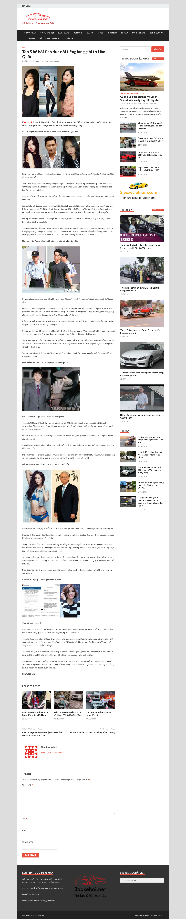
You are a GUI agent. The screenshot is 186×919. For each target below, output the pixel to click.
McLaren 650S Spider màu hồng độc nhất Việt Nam (35, 713)
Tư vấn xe (68, 39)
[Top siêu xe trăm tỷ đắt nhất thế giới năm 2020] (128, 167)
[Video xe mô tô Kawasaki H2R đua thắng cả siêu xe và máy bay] (128, 123)
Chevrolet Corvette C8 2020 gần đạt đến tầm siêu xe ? (150, 155)
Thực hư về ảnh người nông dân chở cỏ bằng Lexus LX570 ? (151, 485)
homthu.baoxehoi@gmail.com (42, 900)
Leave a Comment (52, 61)
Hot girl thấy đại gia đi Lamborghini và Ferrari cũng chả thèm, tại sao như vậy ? (150, 501)
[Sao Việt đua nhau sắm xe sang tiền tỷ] (100, 709)
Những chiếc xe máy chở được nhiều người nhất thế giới (150, 439)
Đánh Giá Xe (63, 33)
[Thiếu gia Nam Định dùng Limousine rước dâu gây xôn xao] (142, 285)
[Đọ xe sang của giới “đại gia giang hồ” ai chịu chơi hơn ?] (128, 138)
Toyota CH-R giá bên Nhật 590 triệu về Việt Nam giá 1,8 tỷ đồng (150, 470)
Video (100, 33)
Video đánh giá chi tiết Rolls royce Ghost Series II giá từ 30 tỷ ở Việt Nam (140, 246)
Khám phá (112, 33)
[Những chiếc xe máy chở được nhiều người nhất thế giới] (128, 437)
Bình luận (27, 785)
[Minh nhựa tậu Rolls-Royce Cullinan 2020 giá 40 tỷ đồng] (68, 709)
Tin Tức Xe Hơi (47, 33)
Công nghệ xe (138, 33)
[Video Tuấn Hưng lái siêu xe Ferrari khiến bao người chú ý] (142, 327)
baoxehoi (39, 61)
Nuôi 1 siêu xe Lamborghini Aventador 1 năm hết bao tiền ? (150, 455)
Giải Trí (90, 33)
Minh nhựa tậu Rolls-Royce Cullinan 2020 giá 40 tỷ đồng (68, 713)
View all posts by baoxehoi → (52, 752)
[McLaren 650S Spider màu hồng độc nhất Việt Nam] (36, 709)
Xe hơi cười (155, 33)
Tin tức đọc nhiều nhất (129, 93)
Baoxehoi (40, 915)
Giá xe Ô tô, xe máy (48, 39)
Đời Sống (78, 33)
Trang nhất (30, 33)
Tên (24, 819)
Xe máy (124, 33)
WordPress (149, 915)
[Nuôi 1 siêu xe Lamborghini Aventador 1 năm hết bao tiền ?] (128, 452)
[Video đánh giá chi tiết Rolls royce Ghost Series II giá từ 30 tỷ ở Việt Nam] (142, 242)
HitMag (160, 915)
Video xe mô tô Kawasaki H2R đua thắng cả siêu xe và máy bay (151, 126)
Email (25, 830)
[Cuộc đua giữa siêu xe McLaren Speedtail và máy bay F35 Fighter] (142, 65)
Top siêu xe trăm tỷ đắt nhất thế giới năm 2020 (149, 168)
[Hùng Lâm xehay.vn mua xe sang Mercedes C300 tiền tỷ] (142, 412)
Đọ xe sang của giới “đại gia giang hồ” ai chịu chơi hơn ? (150, 139)
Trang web (27, 842)
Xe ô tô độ (29, 39)
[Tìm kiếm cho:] (142, 49)
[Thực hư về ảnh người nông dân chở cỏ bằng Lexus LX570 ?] (128, 483)
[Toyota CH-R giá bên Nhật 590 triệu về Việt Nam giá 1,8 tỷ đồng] (128, 467)
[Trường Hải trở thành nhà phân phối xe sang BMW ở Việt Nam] (142, 369)
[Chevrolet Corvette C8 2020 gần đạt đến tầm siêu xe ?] (128, 152)
